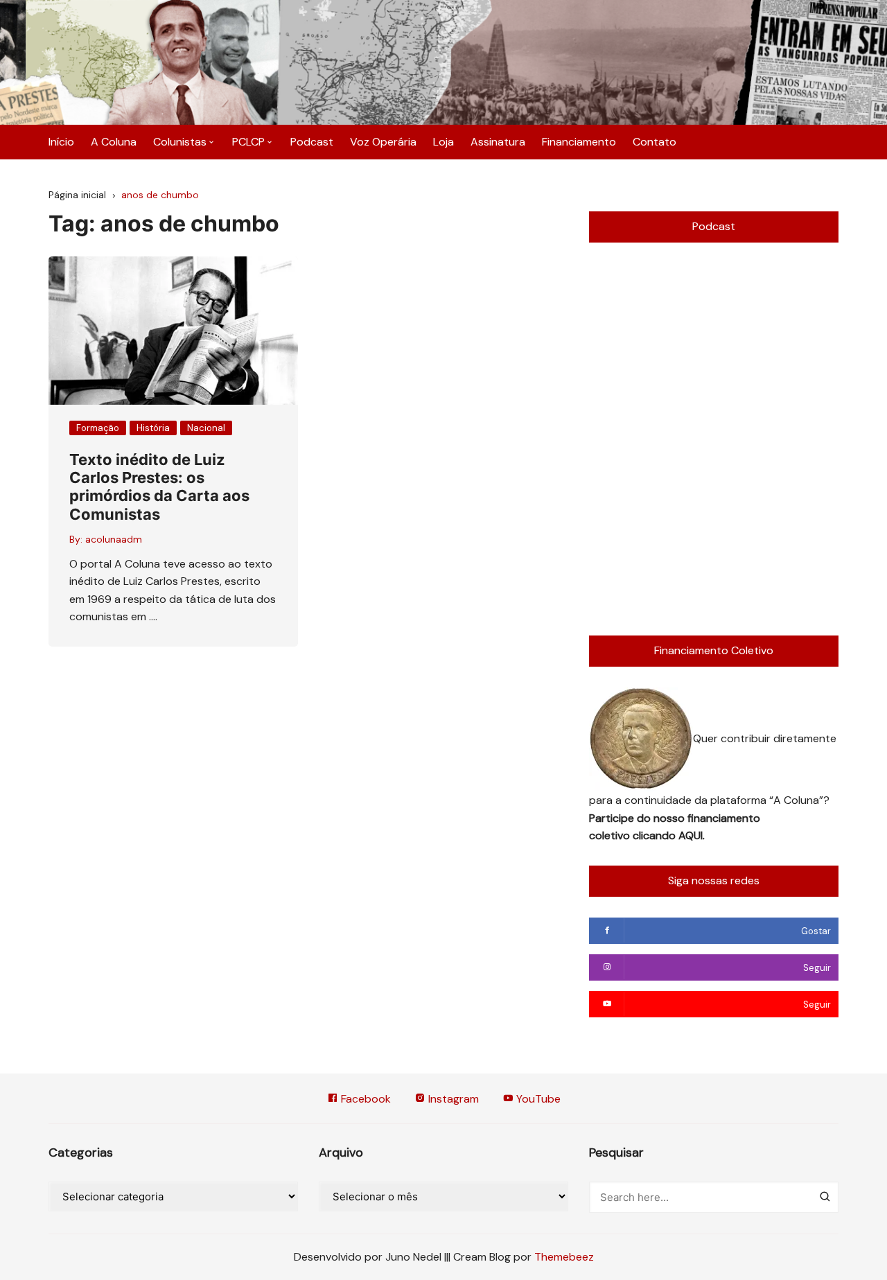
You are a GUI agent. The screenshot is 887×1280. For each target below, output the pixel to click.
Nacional (206, 428)
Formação (97, 428)
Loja (443, 141)
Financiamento (579, 141)
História (153, 428)
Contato (654, 141)
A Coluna (114, 141)
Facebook (364, 1098)
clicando (655, 835)
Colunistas (180, 141)
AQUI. (691, 835)
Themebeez (564, 1257)
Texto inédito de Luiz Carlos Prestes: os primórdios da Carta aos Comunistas (159, 486)
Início (61, 141)
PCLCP (248, 141)
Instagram (452, 1098)
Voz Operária (383, 141)
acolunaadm (113, 539)
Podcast (311, 141)
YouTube (537, 1098)
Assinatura (498, 141)
